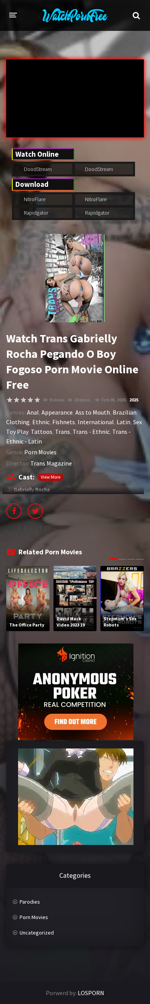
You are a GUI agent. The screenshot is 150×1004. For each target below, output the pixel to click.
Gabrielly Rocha (32, 489)
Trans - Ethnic (91, 431)
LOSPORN (91, 993)
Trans (62, 431)
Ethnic (41, 422)
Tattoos (41, 431)
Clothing (18, 422)
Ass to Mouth (92, 412)
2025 (133, 400)
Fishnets (63, 422)
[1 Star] (9, 399)
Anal (33, 412)
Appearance (57, 412)
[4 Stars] (30, 399)
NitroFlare (34, 199)
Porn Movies (40, 452)
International (96, 422)
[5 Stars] (37, 399)
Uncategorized (37, 932)
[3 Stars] (23, 399)
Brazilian (125, 412)
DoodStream (37, 169)
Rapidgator (35, 212)
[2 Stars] (16, 399)
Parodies (30, 901)
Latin (123, 422)
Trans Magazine (51, 463)
